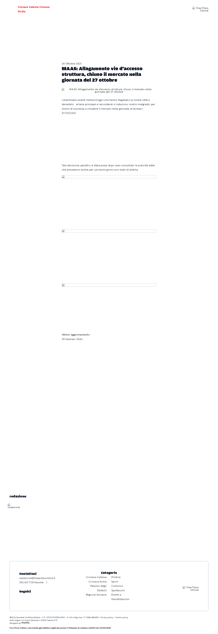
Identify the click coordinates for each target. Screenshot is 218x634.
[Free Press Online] (200, 8)
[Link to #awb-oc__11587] (9, 9)
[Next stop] (109, 177)
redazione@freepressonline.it (37, 578)
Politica (115, 577)
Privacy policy (107, 617)
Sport (114, 581)
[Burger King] (109, 285)
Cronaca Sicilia (98, 581)
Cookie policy (121, 617)
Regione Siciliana (96, 595)
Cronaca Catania (28, 7)
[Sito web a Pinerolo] (26, 623)
